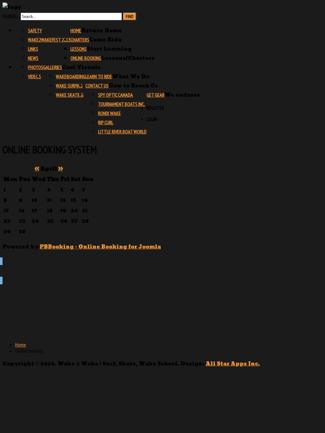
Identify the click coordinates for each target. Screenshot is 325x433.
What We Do (130, 76)
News (33, 58)
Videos (34, 76)
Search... (11, 16)
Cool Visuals (81, 67)
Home (75, 30)
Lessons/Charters (128, 58)
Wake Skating (69, 95)
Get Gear (155, 95)
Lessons (78, 49)
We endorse (182, 95)
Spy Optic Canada (115, 95)
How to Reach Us (133, 85)
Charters (79, 39)
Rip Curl (105, 122)
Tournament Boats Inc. (121, 104)
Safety (35, 30)
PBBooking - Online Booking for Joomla (100, 246)
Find (130, 16)
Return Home (101, 30)
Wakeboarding (70, 76)
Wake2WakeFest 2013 (49, 39)
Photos (35, 67)
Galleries (52, 67)
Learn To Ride (98, 76)
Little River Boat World (122, 131)
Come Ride (105, 39)
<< (37, 168)
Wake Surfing (69, 85)
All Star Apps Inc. (233, 363)
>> (60, 168)
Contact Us (97, 85)
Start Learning (109, 49)
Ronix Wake (109, 113)
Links (33, 49)
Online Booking (85, 58)
